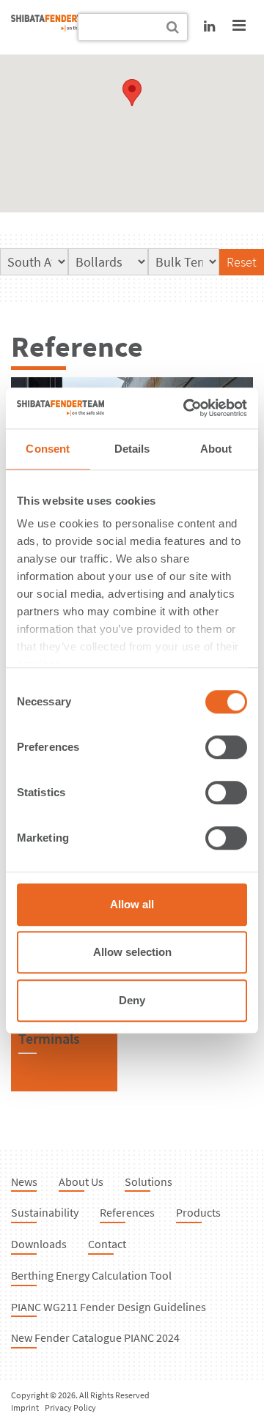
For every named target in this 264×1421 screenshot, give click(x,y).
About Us (81, 1181)
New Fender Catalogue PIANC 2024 (95, 1337)
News (24, 1181)
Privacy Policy (70, 1407)
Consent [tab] (48, 448)
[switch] (226, 747)
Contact (107, 1243)
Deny (132, 1000)
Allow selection (132, 952)
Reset (242, 261)
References (127, 1212)
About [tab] (216, 448)
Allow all (132, 904)
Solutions (148, 1181)
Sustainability (44, 1212)
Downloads (39, 1243)
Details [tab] (132, 448)
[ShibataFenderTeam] (55, 26)
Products (198, 1212)
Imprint (25, 1407)
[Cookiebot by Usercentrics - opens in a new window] (186, 408)
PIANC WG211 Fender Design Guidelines (108, 1306)
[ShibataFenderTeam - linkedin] (209, 26)
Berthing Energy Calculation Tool (91, 1275)
